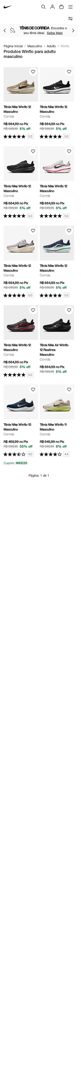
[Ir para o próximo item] (73, 30)
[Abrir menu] (70, 6)
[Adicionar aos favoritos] (33, 72)
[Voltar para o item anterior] (4, 30)
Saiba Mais (55, 33)
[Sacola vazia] (61, 6)
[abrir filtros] (70, 18)
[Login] (52, 6)
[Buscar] (43, 6)
